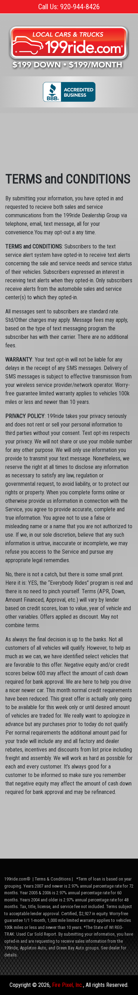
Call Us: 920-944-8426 (69, 6)
